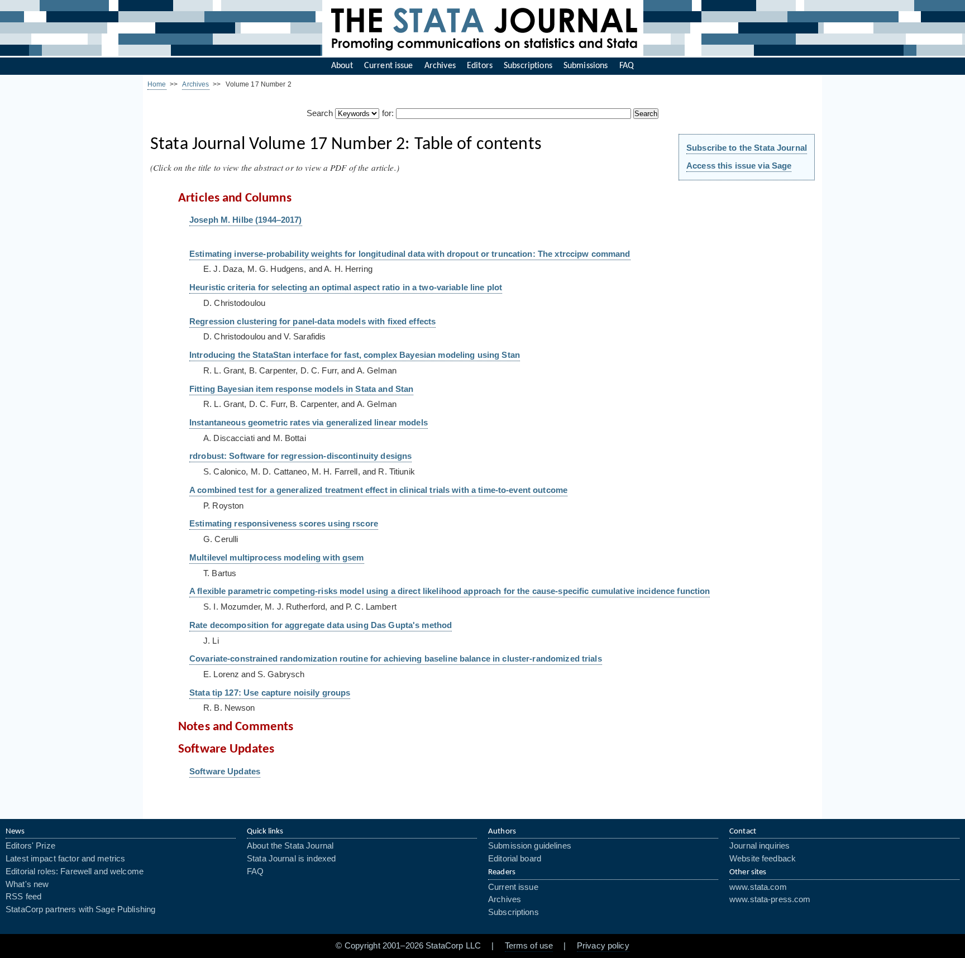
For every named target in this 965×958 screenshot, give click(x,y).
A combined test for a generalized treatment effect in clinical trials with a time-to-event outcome (378, 490)
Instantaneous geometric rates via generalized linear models (308, 422)
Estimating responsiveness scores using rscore (283, 523)
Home (156, 84)
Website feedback (762, 858)
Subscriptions (528, 65)
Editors (480, 65)
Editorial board (514, 858)
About (342, 65)
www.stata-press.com (770, 899)
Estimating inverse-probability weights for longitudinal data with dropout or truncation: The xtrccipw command (409, 254)
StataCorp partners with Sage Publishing (80, 909)
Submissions (585, 65)
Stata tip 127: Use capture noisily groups (269, 692)
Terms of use (529, 945)
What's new (27, 884)
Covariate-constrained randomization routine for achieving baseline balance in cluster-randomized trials (395, 658)
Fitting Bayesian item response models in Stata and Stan (301, 389)
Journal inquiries (759, 845)
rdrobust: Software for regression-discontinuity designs (300, 456)
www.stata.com (758, 887)
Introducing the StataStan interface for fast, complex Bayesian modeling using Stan (354, 355)
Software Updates (224, 771)
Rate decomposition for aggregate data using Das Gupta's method (320, 625)
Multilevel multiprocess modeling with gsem (276, 557)
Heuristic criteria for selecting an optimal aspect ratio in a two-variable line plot (345, 287)
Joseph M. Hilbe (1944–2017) (245, 219)
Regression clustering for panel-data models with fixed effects (312, 321)
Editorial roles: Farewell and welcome (75, 871)
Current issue (388, 65)
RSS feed (23, 896)
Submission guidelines (529, 845)
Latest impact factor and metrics (65, 858)
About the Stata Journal (290, 845)
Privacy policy (603, 945)
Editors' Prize (30, 845)
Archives (440, 65)
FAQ (626, 65)
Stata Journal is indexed (291, 858)
